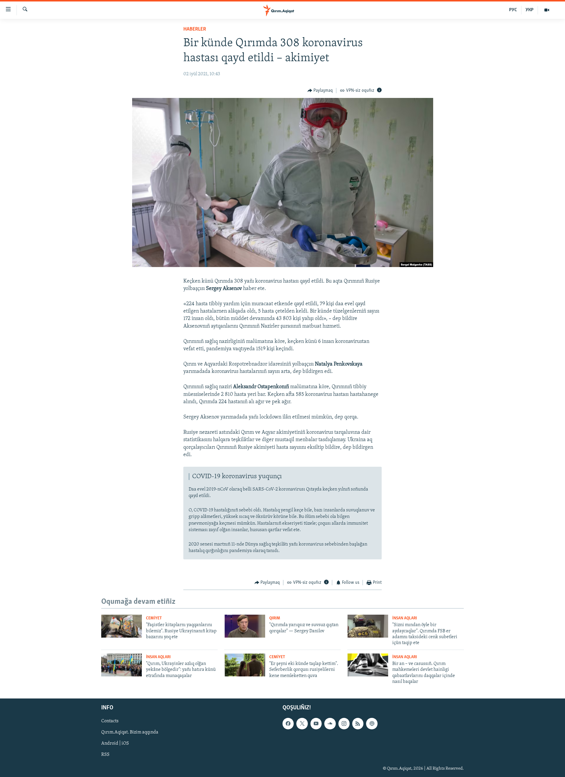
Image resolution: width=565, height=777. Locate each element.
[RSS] (357, 723)
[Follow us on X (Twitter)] (302, 723)
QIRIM (274, 618)
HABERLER (194, 29)
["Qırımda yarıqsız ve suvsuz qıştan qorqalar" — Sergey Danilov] (245, 626)
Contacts (110, 721)
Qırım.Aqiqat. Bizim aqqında (129, 732)
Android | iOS (115, 743)
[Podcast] (371, 723)
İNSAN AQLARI (404, 618)
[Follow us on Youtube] (316, 723)
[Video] (547, 10)
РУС (513, 10)
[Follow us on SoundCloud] (329, 723)
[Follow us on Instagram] (344, 723)
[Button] (320, 90)
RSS (105, 754)
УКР (530, 10)
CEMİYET (154, 618)
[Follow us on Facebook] (288, 723)
